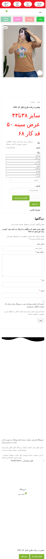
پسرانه (29, 19)
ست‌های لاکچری (5, 19)
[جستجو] (3, 12)
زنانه (40, 19)
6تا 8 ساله (17, 4)
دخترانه (18, 19)
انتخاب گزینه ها (37, 556)
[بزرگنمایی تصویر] (39, 73)
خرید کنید (24, 556)
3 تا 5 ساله (27, 4)
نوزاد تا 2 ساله (39, 4)
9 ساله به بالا (6, 4)
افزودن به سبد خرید (21, 198)
